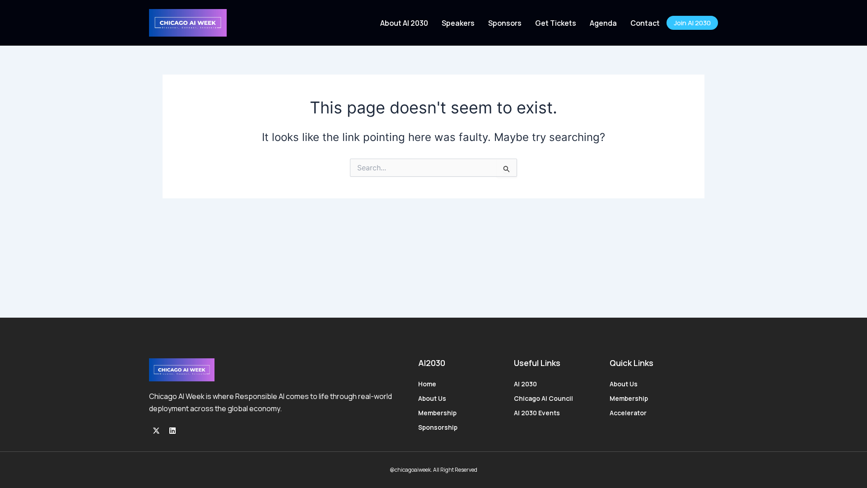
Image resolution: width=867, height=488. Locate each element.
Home (427, 384)
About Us (432, 398)
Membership (437, 412)
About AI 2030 (404, 23)
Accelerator (628, 412)
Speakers (458, 23)
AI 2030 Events (537, 412)
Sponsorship (437, 427)
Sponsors (505, 23)
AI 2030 (525, 384)
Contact (645, 23)
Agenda (603, 23)
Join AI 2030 (692, 23)
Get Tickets (555, 23)
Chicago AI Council (543, 398)
